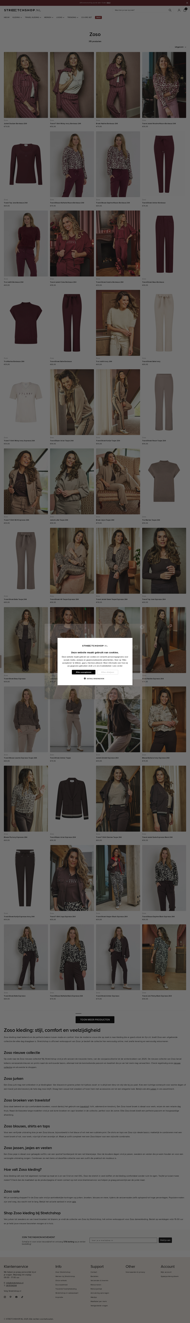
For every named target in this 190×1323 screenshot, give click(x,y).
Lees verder (117, 666)
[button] (95, 678)
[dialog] (95, 661)
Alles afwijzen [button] (107, 672)
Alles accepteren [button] (83, 672)
